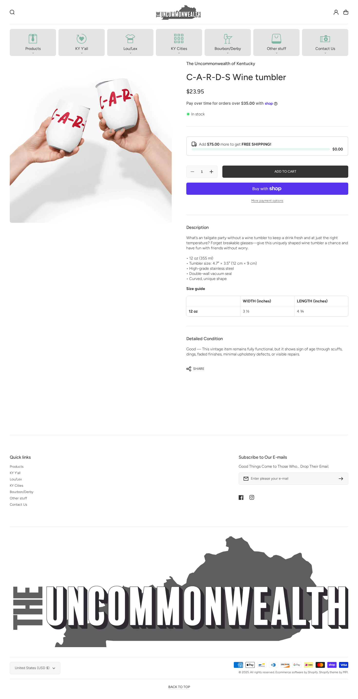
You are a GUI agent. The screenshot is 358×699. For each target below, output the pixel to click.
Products (17, 467)
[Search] (12, 12)
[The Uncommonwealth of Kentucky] (178, 12)
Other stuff (18, 498)
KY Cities (16, 486)
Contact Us (18, 505)
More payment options (267, 200)
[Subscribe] (342, 479)
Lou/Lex (16, 479)
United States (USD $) (32, 668)
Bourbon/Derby (21, 492)
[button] (33, 42)
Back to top (179, 687)
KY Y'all (15, 473)
